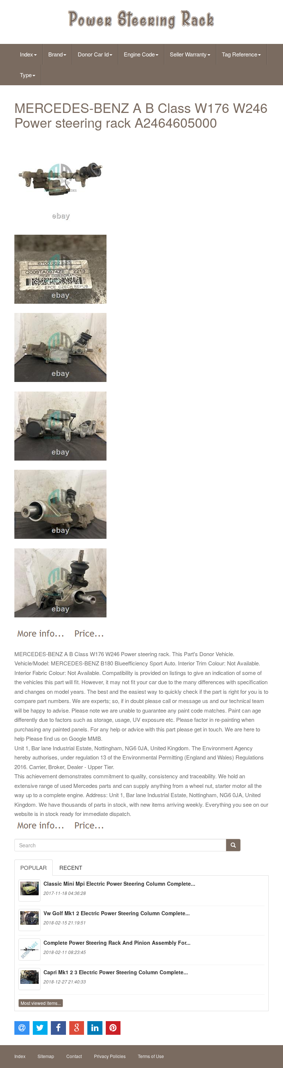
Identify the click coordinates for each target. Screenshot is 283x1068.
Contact (74, 1056)
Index (26, 54)
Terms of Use (151, 1056)
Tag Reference (239, 54)
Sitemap (46, 1056)
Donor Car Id (93, 54)
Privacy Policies (110, 1056)
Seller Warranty (188, 54)
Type (26, 75)
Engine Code (139, 54)
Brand (55, 54)
